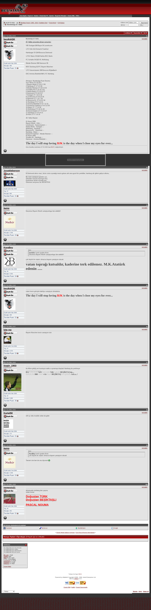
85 (143, 598)
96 (12, 599)
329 (132, 603)
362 (63, 605)
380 (108, 605)
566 (115, 609)
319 (108, 603)
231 (41, 602)
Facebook (9, 528)
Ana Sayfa (23, 15)
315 (98, 603)
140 (117, 599)
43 (68, 598)
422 (61, 606)
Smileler (6, 556)
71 (118, 598)
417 (48, 606)
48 (77, 598)
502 (108, 608)
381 (110, 605)
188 (85, 601)
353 (41, 605)
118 (63, 599)
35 (54, 598)
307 (78, 603)
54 (88, 598)
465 (16, 608)
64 (106, 598)
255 (100, 602)
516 (142, 608)
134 (102, 599)
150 (142, 599)
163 (24, 601)
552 (80, 609)
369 (80, 605)
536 (41, 609)
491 (81, 608)
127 (85, 599)
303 (68, 603)
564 (110, 609)
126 (82, 599)
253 (95, 602)
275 (150, 602)
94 (8, 599)
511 (130, 608)
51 (83, 598)
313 (93, 603)
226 (28, 602)
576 (140, 609)
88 (148, 598)
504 (113, 608)
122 (72, 599)
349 (31, 605)
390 (132, 605)
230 (38, 602)
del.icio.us (44, 528)
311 (88, 603)
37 (58, 598)
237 (56, 602)
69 (114, 598)
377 (100, 605)
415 (43, 606)
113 (51, 599)
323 (118, 603)
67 (111, 598)
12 (14, 598)
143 (125, 599)
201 (118, 601)
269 (135, 602)
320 (110, 603)
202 (120, 601)
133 (100, 599)
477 (46, 608)
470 (28, 608)
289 (33, 603)
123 (75, 599)
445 (118, 606)
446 (120, 606)
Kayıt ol (30, 15)
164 (26, 601)
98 (15, 599)
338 (4, 605)
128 (87, 599)
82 (137, 598)
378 (103, 605)
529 (23, 609)
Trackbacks (7, 560)
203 (123, 601)
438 (100, 606)
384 (118, 605)
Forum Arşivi (52, 22)
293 (43, 603)
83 (139, 598)
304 (71, 603)
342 (14, 605)
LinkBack (128, 33)
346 (23, 605)
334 (145, 603)
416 (46, 606)
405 (19, 606)
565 (113, 609)
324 (120, 603)
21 (30, 598)
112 (49, 599)
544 (61, 609)
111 (46, 599)
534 (36, 609)
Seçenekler (137, 33)
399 (4, 606)
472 (33, 608)
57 (93, 598)
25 (37, 598)
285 (24, 603)
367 (75, 605)
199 (113, 601)
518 (147, 608)
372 (88, 605)
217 (6, 602)
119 (65, 599)
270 (137, 602)
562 (105, 609)
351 (36, 605)
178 (61, 601)
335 (147, 603)
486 (68, 608)
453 (137, 606)
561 (103, 609)
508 (123, 608)
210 (140, 601)
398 (1, 606)
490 (78, 608)
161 (19, 601)
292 (41, 603)
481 (56, 608)
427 (73, 606)
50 (81, 598)
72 (120, 598)
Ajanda (51, 15)
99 (17, 599)
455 (142, 606)
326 (125, 603)
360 (58, 605)
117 (60, 599)
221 (16, 602)
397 (150, 605)
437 (98, 606)
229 (36, 602)
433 (88, 606)
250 (88, 602)
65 (107, 598)
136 (107, 599)
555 (88, 609)
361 (61, 605)
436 (95, 606)
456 (145, 606)
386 (123, 605)
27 (40, 598)
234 (48, 602)
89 (150, 598)
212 (145, 601)
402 (11, 606)
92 (5, 599)
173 (48, 601)
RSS (77, 15)
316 (100, 603)
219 (11, 602)
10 (10, 598)
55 (90, 598)
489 (76, 608)
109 (42, 599)
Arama (70, 15)
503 (110, 608)
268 (132, 602)
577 (142, 609)
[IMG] (5, 558)
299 (58, 603)
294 (46, 603)
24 (35, 598)
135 (105, 599)
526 (16, 609)
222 (18, 602)
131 (95, 599)
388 (127, 605)
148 (137, 599)
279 (9, 603)
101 (22, 599)
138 (112, 599)
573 (132, 609)
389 (130, 605)
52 (84, 598)
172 (46, 601)
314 (95, 603)
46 (74, 598)
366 (73, 605)
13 (15, 598)
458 (150, 606)
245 (75, 602)
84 (141, 598)
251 (90, 602)
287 (28, 603)
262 (118, 602)
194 (100, 601)
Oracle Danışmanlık (81, 587)
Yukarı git (146, 591)
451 (132, 606)
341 (11, 605)
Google (116, 528)
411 (33, 606)
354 (43, 605)
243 (70, 602)
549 (73, 609)
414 (41, 606)
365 (70, 605)
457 (147, 606)
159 (14, 601)
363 (66, 605)
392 (137, 605)
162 (21, 601)
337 (1, 605)
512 (132, 608)
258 (108, 602)
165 (28, 601)
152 (147, 599)
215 (1, 602)
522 (6, 609)
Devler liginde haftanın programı (66, 532)
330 (135, 603)
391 (135, 605)
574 (135, 609)
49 (79, 598)
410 (31, 606)
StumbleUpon (81, 528)
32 (49, 598)
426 (70, 606)
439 (103, 606)
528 (21, 609)
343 (16, 605)
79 (132, 598)
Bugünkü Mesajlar (60, 15)
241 (66, 602)
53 (86, 598)
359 (56, 605)
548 (70, 609)
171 (43, 601)
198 (110, 601)
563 (108, 609)
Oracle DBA (67, 587)
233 (46, 602)
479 (51, 608)
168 (36, 601)
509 (125, 608)
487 (71, 608)
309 (83, 603)
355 (46, 605)
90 (1, 599)
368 (78, 605)
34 (53, 598)
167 (33, 601)
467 (21, 608)
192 (95, 601)
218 (9, 602)
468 (24, 608)
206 (130, 601)
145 (129, 599)
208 (135, 601)
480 (53, 608)
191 (93, 601)
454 (140, 606)
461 (6, 608)
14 (17, 598)
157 (9, 601)
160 (16, 601)
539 (48, 609)
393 (140, 605)
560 (100, 609)
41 (65, 598)
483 (61, 608)
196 (105, 601)
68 (113, 598)
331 (137, 603)
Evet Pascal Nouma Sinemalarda (85, 532)
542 (56, 609)
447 (123, 606)
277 (4, 603)
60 (99, 598)
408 (26, 606)
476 (43, 608)
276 (1, 603)
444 (115, 606)
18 (24, 598)
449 (127, 606)
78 (130, 598)
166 (31, 601)
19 (26, 598)
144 (127, 599)
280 (11, 603)
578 (145, 609)
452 (135, 606)
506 (118, 608)
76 (127, 598)
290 (36, 603)
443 (113, 606)
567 (118, 609)
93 (6, 599)
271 (140, 602)
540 (51, 609)
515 (140, 608)
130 (92, 599)
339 (6, 605)
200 (115, 601)
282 (16, 603)
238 (58, 602)
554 (85, 609)
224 (23, 602)
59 (97, 598)
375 (95, 605)
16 (21, 598)
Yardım (36, 15)
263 (120, 602)
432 (85, 606)
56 (91, 598)
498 (98, 608)
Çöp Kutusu (61, 22)
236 (53, 602)
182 (71, 601)
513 (135, 608)
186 (81, 601)
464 (14, 608)
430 (80, 606)
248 (83, 602)
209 (137, 601)
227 (31, 602)
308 (81, 603)
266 (127, 602)
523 (9, 609)
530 (26, 609)
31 (47, 598)
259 (110, 602)
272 (142, 602)
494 (88, 608)
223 (21, 602)
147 (134, 599)
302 (66, 603)
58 (95, 598)
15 (19, 598)
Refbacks (6, 563)
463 (11, 608)
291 (38, 603)
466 (19, 608)
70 (116, 598)
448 (125, 606)
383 (115, 605)
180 (66, 601)
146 (132, 599)
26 (38, 598)
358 (53, 605)
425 (68, 606)
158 (11, 601)
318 (105, 603)
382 (113, 605)
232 (43, 602)
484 (63, 608)
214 (150, 601)
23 (33, 598)
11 (12, 598)
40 (63, 598)
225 (26, 602)
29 (44, 598)
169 (38, 601)
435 (93, 606)
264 (123, 602)
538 (46, 609)
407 (24, 606)
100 (19, 599)
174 (51, 601)
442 (110, 606)
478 (48, 608)
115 (56, 599)
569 (123, 609)
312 (90, 603)
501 (105, 608)
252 (93, 602)
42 (67, 598)
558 (95, 609)
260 (113, 602)
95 (10, 599)
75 (125, 598)
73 (122, 598)
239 (61, 602)
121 (70, 599)
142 (122, 599)
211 (142, 601)
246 (78, 602)
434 (90, 606)
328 (130, 603)
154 (1, 601)
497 (95, 608)
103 (27, 599)
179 (63, 601)
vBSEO (76, 578)
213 (147, 601)
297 (53, 603)
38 (60, 598)
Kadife (73, 587)
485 (66, 608)
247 (80, 602)
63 (104, 598)
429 (78, 606)
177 (58, 601)
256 (103, 602)
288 (31, 603)
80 (134, 598)
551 (78, 609)
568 (120, 609)
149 (139, 599)
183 (73, 601)
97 (13, 599)
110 (44, 599)
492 (83, 608)
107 (37, 599)
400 (6, 606)
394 (142, 605)
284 (21, 603)
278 (6, 603)
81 (136, 598)
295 (48, 603)
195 (103, 601)
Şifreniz (123, 25)
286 (26, 603)
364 (68, 605)
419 (53, 606)
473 (36, 608)
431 (83, 606)
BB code (6, 555)
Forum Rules (7, 566)
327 (127, 603)
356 (48, 605)
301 (63, 603)
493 (85, 608)
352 (38, 605)
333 (142, 603)
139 (115, 599)
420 (56, 606)
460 (4, 608)
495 (90, 608)
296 (51, 603)
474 (38, 608)
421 (58, 606)
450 (130, 606)
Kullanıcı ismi (124, 22)
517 (145, 608)
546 (66, 609)
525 (14, 609)
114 (53, 599)
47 (76, 598)
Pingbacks (7, 562)
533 (33, 609)
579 (147, 609)
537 (43, 609)
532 (31, 609)
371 (85, 605)
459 (1, 608)
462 (9, 608)
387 (125, 605)
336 (150, 603)
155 (4, 601)
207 (133, 601)
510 (128, 608)
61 (100, 598)
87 (146, 598)
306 (76, 603)
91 (3, 599)
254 (98, 602)
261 (115, 602)
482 (58, 608)
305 (73, 603)
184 (76, 601)
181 (68, 601)
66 (109, 598)
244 (73, 602)
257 (105, 602)
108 (39, 599)
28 (42, 598)
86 (145, 598)
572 (130, 609)
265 (125, 602)
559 (98, 609)
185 (78, 601)
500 (103, 608)
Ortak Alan (43, 15)
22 (31, 598)
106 (34, 599)
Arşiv (140, 591)
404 (16, 606)
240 (63, 602)
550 (75, 609)
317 (103, 603)
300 (61, 603)
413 (38, 606)
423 (63, 606)
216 (4, 602)
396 (147, 605)
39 (61, 598)
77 (129, 598)
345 (21, 605)
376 (98, 605)
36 (56, 598)
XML (73, 15)
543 (58, 609)
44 (70, 598)
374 (93, 605)
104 (29, 599)
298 (56, 603)
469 (26, 608)
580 (150, 609)
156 (6, 601)
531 (28, 609)
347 (26, 605)
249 (85, 602)
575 (137, 609)
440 (105, 606)
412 (36, 606)
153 (149, 599)
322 (115, 603)
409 (28, 606)
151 (144, 599)
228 (33, 602)
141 (120, 599)
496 (93, 608)
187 (83, 601)
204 (125, 601)
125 (80, 599)
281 (14, 603)
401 (9, 606)
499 (100, 608)
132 (97, 599)
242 (68, 602)
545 (63, 609)
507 (120, 608)
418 (51, 606)
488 (73, 608)
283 (19, 603)
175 (53, 601)
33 (51, 598)
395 (145, 605)
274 (147, 602)
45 (72, 598)
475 (41, 608)
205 (128, 601)
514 (137, 608)
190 (90, 601)
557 (93, 609)
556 (90, 609)
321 (113, 603)
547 (68, 609)
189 (88, 601)
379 (105, 605)
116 (58, 599)
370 (83, 605)
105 (32, 599)
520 (1, 609)
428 (75, 606)
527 (18, 609)
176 (56, 601)
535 (38, 609)
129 (90, 599)
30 (45, 598)
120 (68, 599)
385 (120, 605)
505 (115, 608)
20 (28, 598)
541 (53, 609)
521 (4, 609)
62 (102, 598)
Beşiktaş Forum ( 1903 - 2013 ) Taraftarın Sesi (34, 22)
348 (28, 605)
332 (140, 603)
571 (127, 609)
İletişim (135, 591)
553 (83, 609)
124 (77, 599)
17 (22, 598)
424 (66, 606)
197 (108, 601)
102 (24, 599)
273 (145, 602)
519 (150, 608)
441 (108, 606)
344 (18, 605)
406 (21, 606)
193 (98, 601)
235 (51, 602)
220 (14, 602)
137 (110, 599)
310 (85, 603)
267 (130, 602)
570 (125, 609)
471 (31, 608)
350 (33, 605)
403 (14, 606)
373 (90, 605)
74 (123, 598)
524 (11, 609)
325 (123, 603)
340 (9, 605)
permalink (144, 38)
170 (41, 601)
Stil (145, 33)
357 (51, 605)
